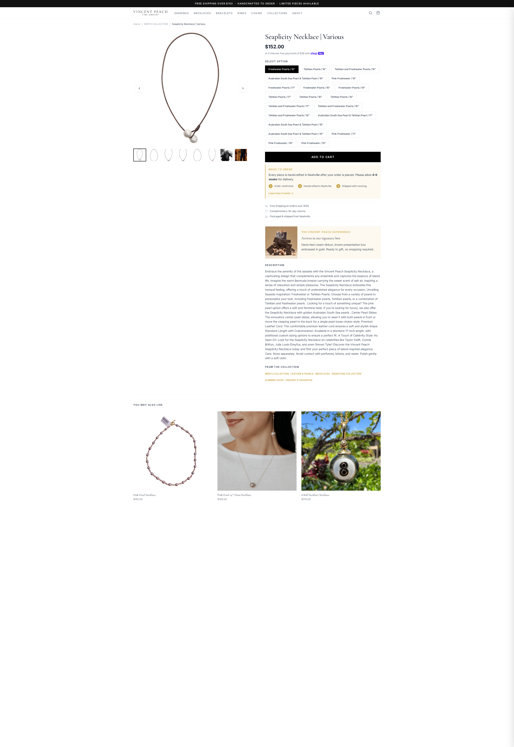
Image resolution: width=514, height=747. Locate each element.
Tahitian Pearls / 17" (279, 96)
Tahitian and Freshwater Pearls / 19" (289, 115)
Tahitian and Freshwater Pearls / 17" (288, 106)
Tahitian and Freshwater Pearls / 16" (355, 69)
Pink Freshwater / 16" (344, 78)
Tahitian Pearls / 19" (341, 96)
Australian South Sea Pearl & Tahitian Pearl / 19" (295, 133)
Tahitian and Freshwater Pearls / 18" (338, 106)
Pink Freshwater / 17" (344, 133)
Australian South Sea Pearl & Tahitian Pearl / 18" (295, 124)
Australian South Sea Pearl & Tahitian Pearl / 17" (345, 115)
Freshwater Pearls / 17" (281, 87)
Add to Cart (322, 157)
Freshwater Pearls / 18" (316, 87)
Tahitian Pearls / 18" (310, 96)
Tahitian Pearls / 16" (315, 69)
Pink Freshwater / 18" (280, 143)
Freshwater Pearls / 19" (352, 87)
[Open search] (370, 12)
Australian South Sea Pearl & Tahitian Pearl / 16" (295, 78)
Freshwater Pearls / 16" (281, 69)
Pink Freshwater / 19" (313, 143)
